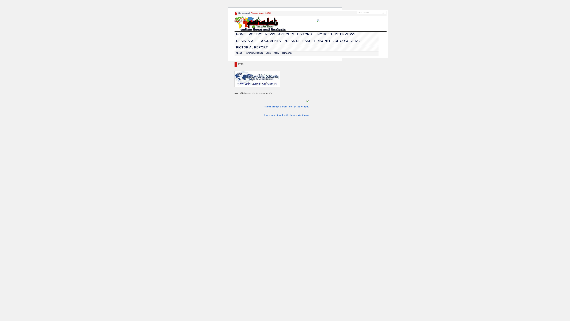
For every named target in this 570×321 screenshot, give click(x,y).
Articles (286, 34)
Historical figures (254, 53)
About (239, 53)
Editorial (305, 34)
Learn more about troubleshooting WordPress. (286, 115)
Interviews (345, 34)
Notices (324, 34)
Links (268, 53)
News (270, 34)
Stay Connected (244, 13)
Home (241, 34)
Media (276, 53)
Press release (297, 41)
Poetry (255, 34)
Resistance (246, 41)
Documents (270, 41)
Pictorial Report (252, 47)
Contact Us (287, 53)
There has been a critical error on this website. (286, 106)
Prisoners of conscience (338, 41)
